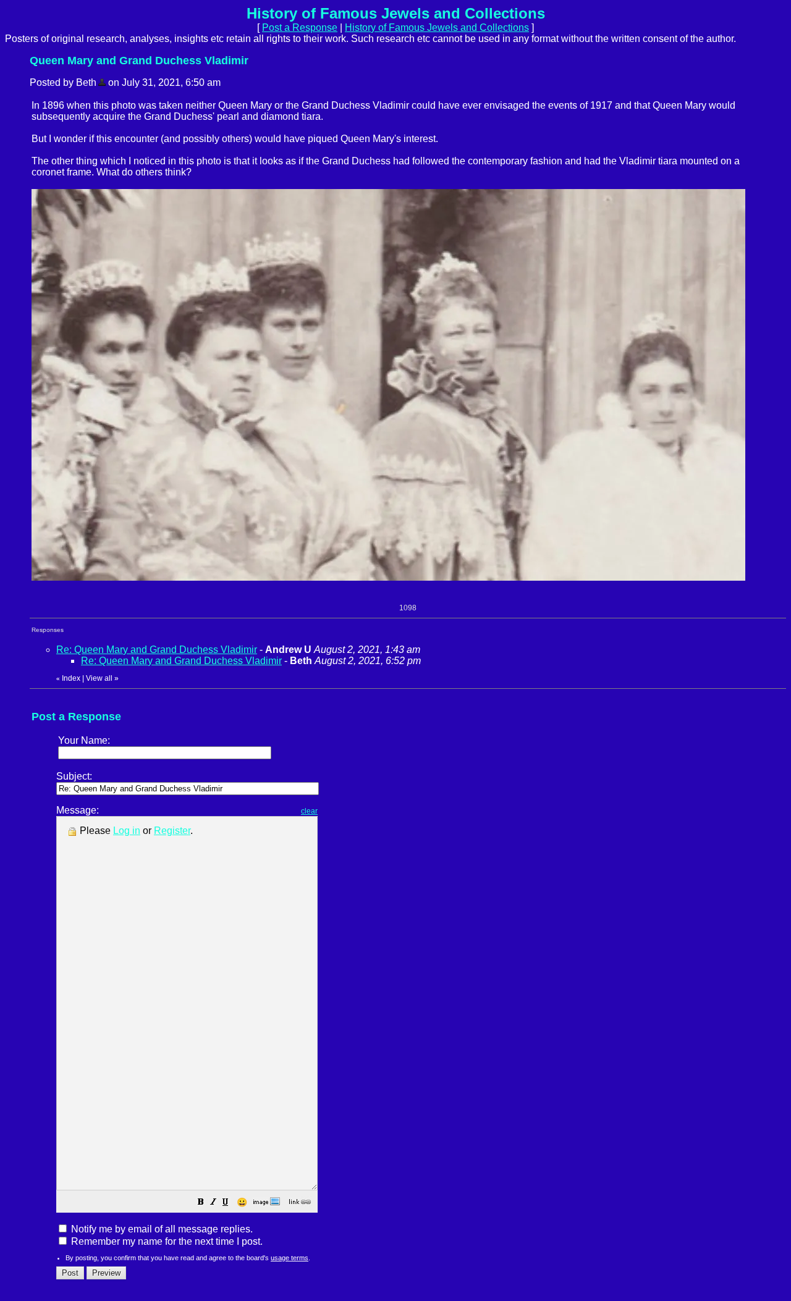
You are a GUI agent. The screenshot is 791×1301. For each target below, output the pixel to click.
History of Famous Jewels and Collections (437, 27)
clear (309, 811)
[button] (201, 1203)
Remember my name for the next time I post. (166, 1241)
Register (172, 830)
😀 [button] (242, 1202)
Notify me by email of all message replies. (161, 1229)
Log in (126, 830)
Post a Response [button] (299, 27)
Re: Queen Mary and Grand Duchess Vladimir (156, 649)
